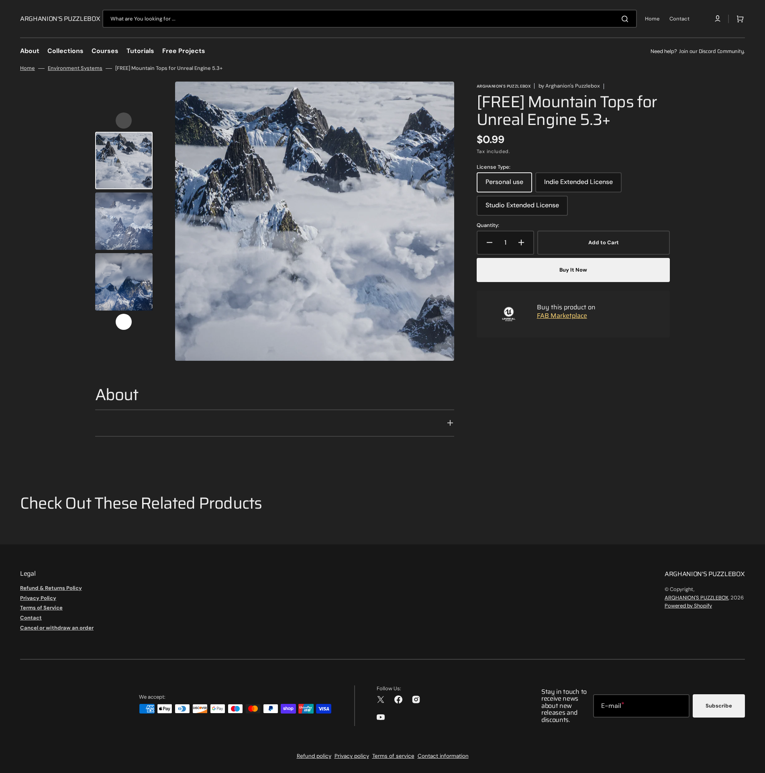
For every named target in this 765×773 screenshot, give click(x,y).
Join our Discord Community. (712, 51)
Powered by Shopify (688, 605)
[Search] (626, 19)
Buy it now (573, 269)
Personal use (509, 185)
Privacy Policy (38, 598)
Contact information (443, 756)
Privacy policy (352, 756)
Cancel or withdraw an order (57, 627)
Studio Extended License (522, 208)
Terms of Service (41, 607)
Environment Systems (75, 68)
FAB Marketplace (562, 316)
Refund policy (314, 756)
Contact (31, 617)
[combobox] (369, 19)
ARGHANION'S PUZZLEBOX (696, 597)
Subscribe (719, 705)
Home (27, 68)
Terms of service (393, 756)
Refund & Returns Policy (51, 588)
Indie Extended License (578, 185)
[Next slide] (124, 322)
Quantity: (488, 225)
